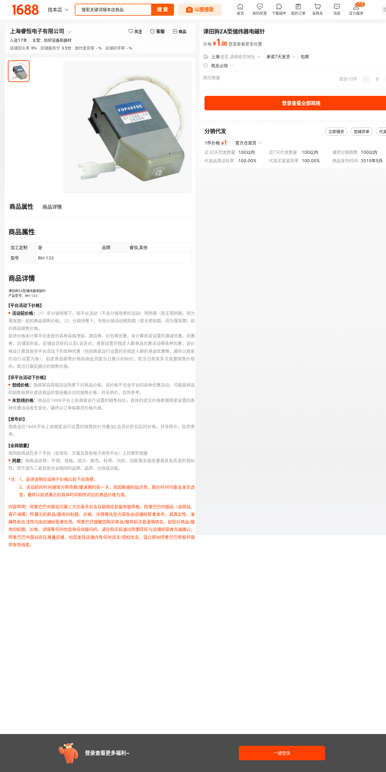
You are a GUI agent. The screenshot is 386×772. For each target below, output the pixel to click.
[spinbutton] (377, 79)
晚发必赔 (219, 65)
